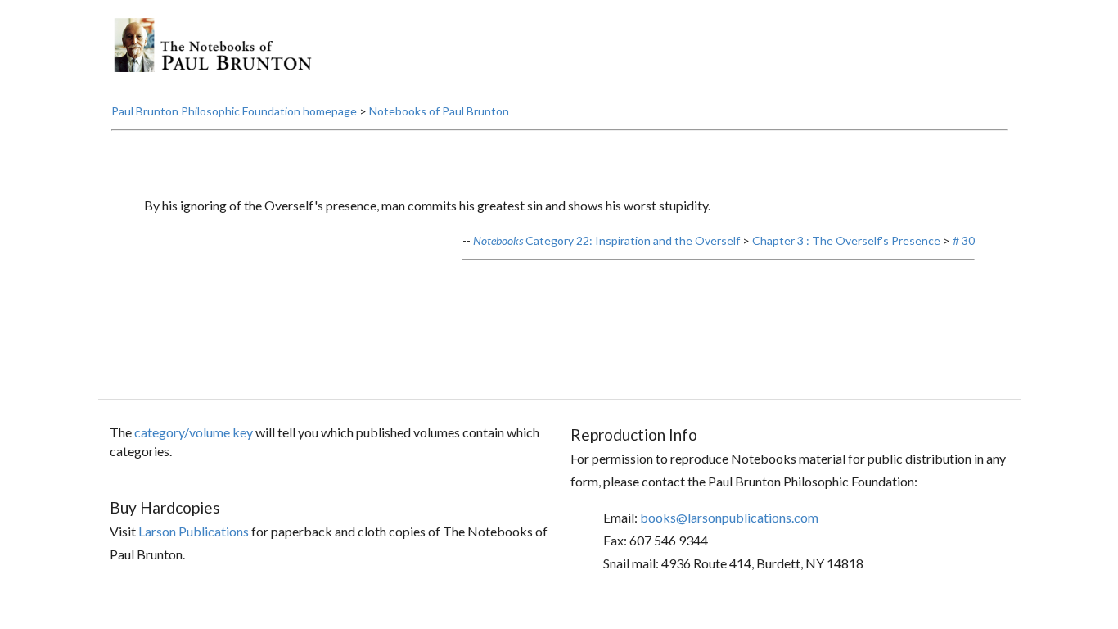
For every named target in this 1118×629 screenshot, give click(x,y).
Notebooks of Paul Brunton (439, 111)
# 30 (964, 240)
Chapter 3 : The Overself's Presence (846, 240)
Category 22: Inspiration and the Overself (606, 240)
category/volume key (193, 432)
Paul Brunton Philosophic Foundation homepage (234, 111)
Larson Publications (193, 531)
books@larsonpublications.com (729, 517)
